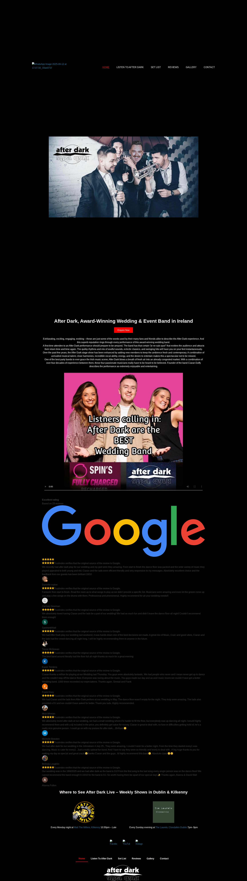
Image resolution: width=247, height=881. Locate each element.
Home (105, 67)
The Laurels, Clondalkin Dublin (171, 827)
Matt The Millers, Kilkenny (86, 827)
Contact (209, 67)
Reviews (173, 67)
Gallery (191, 67)
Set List (156, 67)
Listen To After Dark (130, 67)
